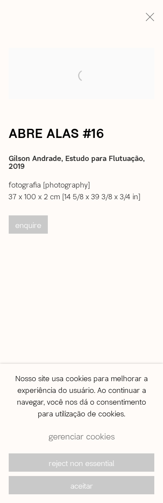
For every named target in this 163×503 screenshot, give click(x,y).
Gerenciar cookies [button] (82, 436)
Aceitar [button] (81, 485)
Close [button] (147, 19)
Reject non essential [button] (81, 463)
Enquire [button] (28, 225)
